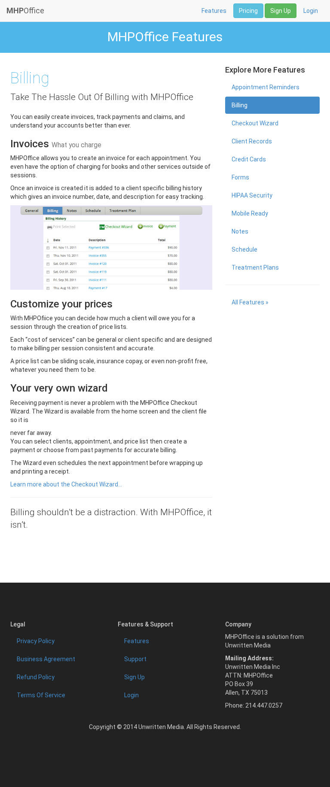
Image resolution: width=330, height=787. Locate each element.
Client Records (252, 141)
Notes (240, 231)
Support (135, 659)
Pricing (248, 10)
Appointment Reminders (265, 87)
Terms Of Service (41, 695)
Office (25, 10)
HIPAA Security (252, 195)
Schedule (244, 249)
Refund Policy (36, 677)
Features (214, 10)
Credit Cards (249, 159)
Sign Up (280, 10)
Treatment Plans (255, 267)
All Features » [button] (250, 302)
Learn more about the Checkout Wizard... (66, 484)
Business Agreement (46, 659)
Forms (240, 177)
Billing (240, 105)
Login (310, 10)
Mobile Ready (250, 213)
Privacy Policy (36, 641)
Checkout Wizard (255, 123)
